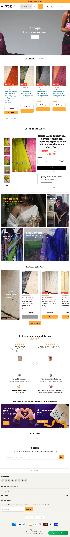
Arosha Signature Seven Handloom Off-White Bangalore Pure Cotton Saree (49, 302)
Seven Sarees (7, 102)
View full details (52, 188)
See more (34, 439)
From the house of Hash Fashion (35, 534)
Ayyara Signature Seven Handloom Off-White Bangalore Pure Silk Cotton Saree (27, 95)
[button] (7, 141)
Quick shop (11, 108)
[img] (35, 338)
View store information (46, 182)
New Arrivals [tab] (29, 58)
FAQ (30, 530)
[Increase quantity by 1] (53, 161)
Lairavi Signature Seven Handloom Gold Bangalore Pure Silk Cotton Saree (29, 302)
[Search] (40, 6)
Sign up (28, 509)
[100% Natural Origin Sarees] (51, 378)
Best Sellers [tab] (41, 58)
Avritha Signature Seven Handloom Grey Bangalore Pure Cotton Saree (42, 94)
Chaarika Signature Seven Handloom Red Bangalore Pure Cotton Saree (58, 94)
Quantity (39, 157)
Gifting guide (37, 530)
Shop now (35, 37)
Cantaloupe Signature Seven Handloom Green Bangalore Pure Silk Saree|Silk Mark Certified (52, 141)
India (39, 518)
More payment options (51, 172)
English (28, 518)
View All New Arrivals (12, 119)
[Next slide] (7, 185)
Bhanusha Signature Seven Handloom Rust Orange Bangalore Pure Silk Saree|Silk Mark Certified (10, 96)
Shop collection (35, 323)
